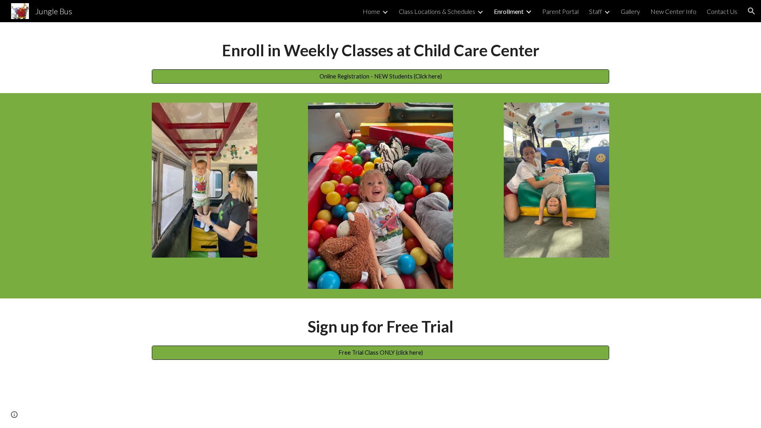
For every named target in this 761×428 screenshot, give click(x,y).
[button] (751, 11)
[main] (380, 50)
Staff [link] (595, 11)
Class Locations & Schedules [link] (437, 11)
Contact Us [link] (722, 11)
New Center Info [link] (673, 11)
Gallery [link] (630, 11)
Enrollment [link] (509, 11)
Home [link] (371, 11)
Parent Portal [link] (560, 11)
